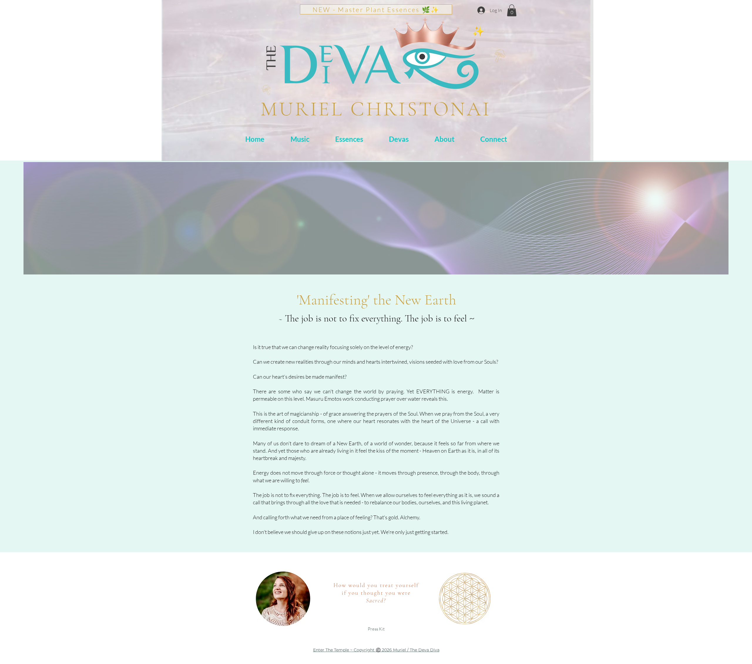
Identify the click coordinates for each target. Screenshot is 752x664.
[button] (512, 10)
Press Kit (376, 629)
